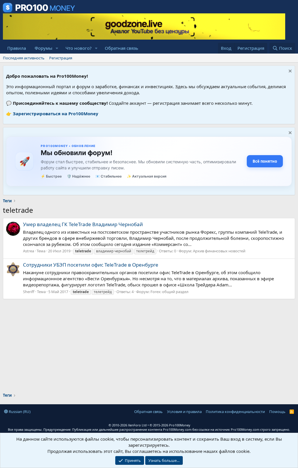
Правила (16, 48)
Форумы (43, 48)
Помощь (277, 411)
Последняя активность (24, 58)
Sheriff (28, 291)
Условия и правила (184, 411)
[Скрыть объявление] (289, 72)
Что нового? (78, 48)
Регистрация (60, 58)
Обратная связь (121, 48)
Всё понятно (265, 161)
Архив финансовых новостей (219, 251)
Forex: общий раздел (169, 291)
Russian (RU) (19, 411)
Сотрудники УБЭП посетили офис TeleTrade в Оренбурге (90, 264)
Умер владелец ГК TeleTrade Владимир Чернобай (83, 224)
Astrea (28, 251)
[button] (57, 48)
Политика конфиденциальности (235, 411)
